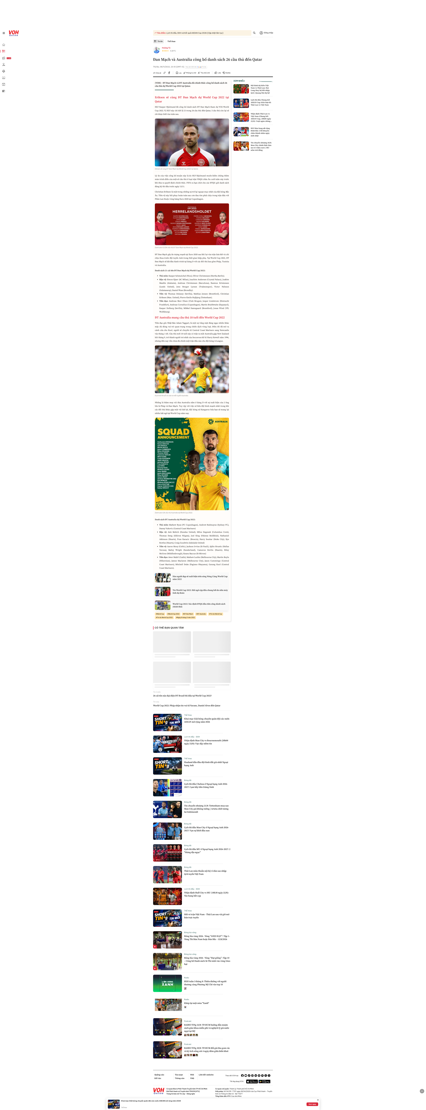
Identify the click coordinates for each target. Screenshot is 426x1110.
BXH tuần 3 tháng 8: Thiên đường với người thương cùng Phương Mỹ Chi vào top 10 (205, 983)
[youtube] (245, 1076)
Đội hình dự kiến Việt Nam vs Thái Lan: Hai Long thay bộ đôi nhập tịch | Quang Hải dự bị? (260, 89)
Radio (186, 978)
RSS (192, 1075)
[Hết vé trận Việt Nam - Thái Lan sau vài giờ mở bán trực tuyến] (167, 918)
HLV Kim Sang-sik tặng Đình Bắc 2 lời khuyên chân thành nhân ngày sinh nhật (260, 132)
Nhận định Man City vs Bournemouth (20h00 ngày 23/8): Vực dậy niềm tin (206, 742)
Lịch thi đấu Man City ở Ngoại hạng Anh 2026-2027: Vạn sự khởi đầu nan (206, 829)
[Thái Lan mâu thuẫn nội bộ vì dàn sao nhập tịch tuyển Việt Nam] (167, 874)
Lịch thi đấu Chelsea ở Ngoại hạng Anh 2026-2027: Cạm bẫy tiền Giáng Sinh (206, 785)
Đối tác (157, 1078)
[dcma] (262, 1076)
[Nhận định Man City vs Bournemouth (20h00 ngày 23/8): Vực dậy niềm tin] (167, 744)
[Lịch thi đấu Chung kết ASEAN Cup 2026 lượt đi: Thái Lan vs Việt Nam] (241, 103)
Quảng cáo (159, 1075)
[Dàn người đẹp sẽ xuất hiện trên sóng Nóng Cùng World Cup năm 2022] (162, 577)
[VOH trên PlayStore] (264, 1081)
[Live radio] (13, 58)
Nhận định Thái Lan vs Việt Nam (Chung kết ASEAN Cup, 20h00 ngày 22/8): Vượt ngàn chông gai (261, 118)
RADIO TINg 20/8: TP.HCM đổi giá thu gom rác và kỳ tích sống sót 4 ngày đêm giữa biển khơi (207, 1049)
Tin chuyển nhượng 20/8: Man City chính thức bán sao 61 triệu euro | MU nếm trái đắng (261, 146)
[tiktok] (249, 1076)
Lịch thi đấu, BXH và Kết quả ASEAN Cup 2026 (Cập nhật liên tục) (194, 33)
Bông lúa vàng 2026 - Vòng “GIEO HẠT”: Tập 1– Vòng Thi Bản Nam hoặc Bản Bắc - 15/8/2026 (207, 938)
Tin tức (160, 41)
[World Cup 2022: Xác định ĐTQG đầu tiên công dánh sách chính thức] (162, 605)
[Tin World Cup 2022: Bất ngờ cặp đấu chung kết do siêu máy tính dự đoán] (162, 591)
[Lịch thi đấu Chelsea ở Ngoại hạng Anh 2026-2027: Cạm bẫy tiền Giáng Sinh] (167, 787)
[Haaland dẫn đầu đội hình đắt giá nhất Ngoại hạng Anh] (167, 766)
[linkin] (255, 1076)
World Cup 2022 (174, 614)
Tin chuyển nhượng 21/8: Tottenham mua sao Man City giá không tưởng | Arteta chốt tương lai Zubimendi (206, 808)
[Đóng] (318, 1099)
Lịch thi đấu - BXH (192, 737)
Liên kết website (206, 1075)
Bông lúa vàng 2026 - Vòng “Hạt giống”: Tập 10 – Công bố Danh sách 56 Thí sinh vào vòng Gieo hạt (207, 961)
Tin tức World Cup (216, 614)
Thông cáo (179, 1078)
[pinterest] (252, 1076)
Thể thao (171, 41)
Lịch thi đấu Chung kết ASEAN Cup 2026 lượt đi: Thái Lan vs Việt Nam (261, 102)
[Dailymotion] (269, 1076)
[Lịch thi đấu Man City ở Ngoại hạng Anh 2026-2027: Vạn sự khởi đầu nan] (167, 831)
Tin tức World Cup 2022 (165, 617)
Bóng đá (187, 780)
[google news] (259, 1076)
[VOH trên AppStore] (252, 1081)
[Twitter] (265, 1076)
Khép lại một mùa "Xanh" (196, 1003)
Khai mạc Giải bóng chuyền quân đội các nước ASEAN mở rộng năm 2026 (207, 720)
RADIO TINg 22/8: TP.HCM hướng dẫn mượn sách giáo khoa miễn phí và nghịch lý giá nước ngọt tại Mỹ (206, 1028)
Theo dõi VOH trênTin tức (195, 67)
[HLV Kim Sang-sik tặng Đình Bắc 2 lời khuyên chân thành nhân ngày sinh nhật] (241, 131)
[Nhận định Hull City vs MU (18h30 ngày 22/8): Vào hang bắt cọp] (167, 896)
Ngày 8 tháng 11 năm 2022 (186, 617)
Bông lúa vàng (190, 932)
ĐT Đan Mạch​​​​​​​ (188, 614)
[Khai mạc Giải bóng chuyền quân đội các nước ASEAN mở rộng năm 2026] (167, 722)
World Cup (160, 614)
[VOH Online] (159, 1091)
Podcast (187, 1021)
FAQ (192, 1078)
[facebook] (169, 73)
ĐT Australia (201, 614)
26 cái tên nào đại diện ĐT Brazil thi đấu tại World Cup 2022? (182, 695)
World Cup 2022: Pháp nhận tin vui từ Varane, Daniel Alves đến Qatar (186, 705)
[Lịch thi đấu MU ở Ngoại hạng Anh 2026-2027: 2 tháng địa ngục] (167, 853)
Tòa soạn (179, 1075)
